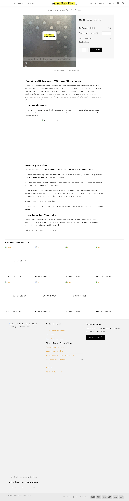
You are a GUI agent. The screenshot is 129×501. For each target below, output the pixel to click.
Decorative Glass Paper (54, 339)
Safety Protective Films (54, 351)
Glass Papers (17, 3)
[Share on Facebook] (67, 71)
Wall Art (49, 368)
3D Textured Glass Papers (55, 331)
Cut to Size (50, 335)
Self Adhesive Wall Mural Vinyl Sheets (60, 355)
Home (7, 3)
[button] (118, 3)
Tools (48, 364)
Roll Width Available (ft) (88, 28)
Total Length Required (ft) (88, 33)
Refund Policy (67, 497)
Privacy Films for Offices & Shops (68, 10)
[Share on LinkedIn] (78, 71)
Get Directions (94, 337)
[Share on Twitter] (70, 71)
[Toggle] (82, 339)
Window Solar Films (96, 3)
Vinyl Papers (29, 3)
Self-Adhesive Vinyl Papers (56, 359)
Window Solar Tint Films (55, 372)
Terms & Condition (82, 497)
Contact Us (110, 3)
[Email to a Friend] (72, 71)
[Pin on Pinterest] (75, 71)
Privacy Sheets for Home (55, 347)
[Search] (123, 3)
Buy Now (96, 50)
